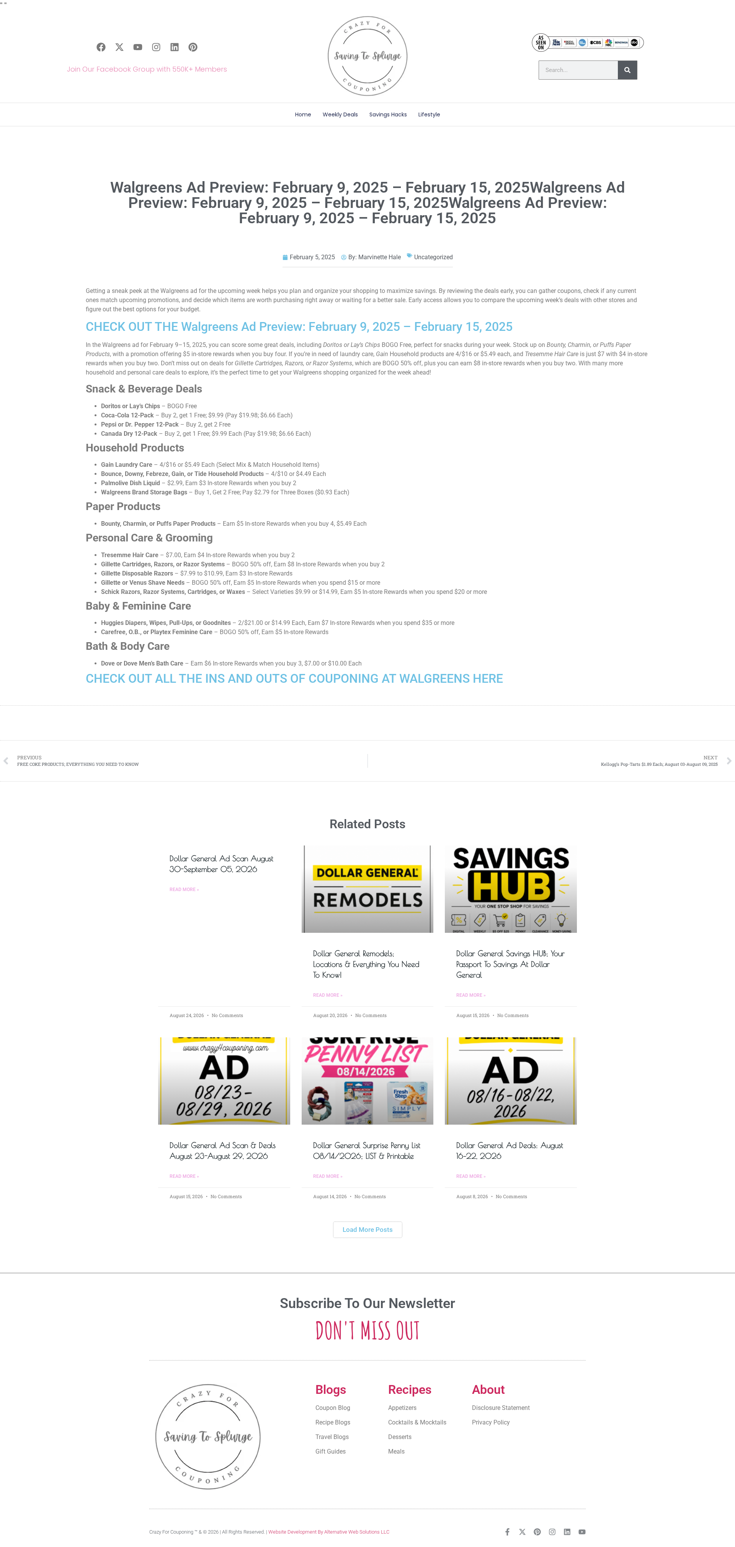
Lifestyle (429, 114)
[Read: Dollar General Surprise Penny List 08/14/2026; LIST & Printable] (368, 1081)
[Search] (627, 70)
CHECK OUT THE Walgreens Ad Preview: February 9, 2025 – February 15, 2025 (299, 326)
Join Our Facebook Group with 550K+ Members (147, 69)
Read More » (184, 889)
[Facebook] (101, 47)
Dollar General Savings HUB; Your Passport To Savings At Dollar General (510, 964)
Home (303, 114)
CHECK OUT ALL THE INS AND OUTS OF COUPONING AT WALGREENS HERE (294, 678)
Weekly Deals (340, 114)
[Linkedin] (174, 47)
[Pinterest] (193, 47)
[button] (367, 1230)
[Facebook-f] (507, 1532)
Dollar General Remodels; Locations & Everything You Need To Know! (366, 964)
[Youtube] (138, 47)
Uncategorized (433, 257)
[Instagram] (156, 47)
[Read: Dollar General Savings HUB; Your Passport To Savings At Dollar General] (511, 889)
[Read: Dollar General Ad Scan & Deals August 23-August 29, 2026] (224, 1081)
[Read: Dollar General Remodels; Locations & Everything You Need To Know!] (368, 889)
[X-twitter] (119, 47)
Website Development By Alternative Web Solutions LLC (328, 1532)
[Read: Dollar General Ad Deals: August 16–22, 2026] (511, 1081)
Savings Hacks (388, 114)
